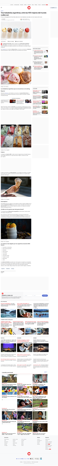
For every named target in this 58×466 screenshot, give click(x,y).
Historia (22, 441)
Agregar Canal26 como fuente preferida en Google (26, 19)
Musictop (38, 444)
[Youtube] (21, 458)
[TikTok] (24, 458)
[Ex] (19, 458)
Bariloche (6, 93)
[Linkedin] (22, 458)
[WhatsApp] (25, 458)
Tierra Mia (38, 441)
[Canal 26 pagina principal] (29, 9)
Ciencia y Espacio (23, 439)
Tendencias (14, 445)
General (14, 441)
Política (2, 338)
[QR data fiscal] (41, 459)
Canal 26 (38, 439)
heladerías (4, 49)
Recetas (22, 444)
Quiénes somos (47, 439)
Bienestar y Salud (15, 439)
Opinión (34, 338)
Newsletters (48, 449)
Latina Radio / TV (39, 440)
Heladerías (8, 268)
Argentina (2, 268)
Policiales (5, 444)
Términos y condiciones (48, 441)
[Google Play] (37, 459)
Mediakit (47, 444)
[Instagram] (18, 458)
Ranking (12, 268)
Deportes (14, 440)
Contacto (46, 440)
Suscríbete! (45, 295)
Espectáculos (6, 441)
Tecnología (5, 445)
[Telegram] (27, 458)
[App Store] (32, 459)
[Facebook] (16, 458)
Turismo (22, 445)
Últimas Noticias (6, 439)
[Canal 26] (29, 454)
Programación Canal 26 (48, 445)
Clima (5, 440)
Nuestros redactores (48, 446)
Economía (19, 338)
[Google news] (28, 458)
